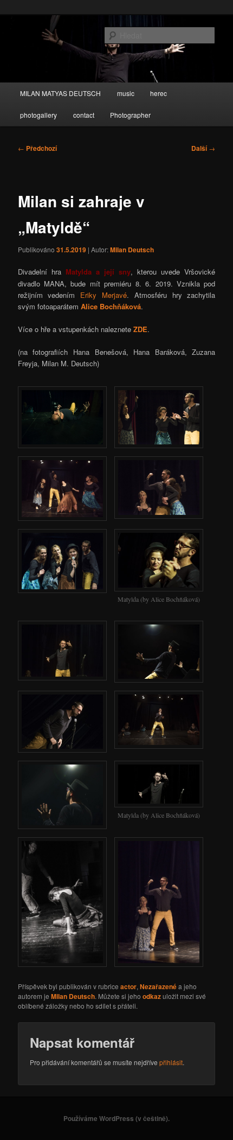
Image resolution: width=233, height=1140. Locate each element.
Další (203, 148)
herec (158, 93)
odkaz (152, 996)
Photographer (130, 114)
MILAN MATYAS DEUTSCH (60, 93)
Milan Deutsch (132, 249)
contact (83, 114)
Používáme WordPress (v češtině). (116, 1118)
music (125, 93)
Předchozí (37, 148)
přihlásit (171, 1062)
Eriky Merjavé (103, 295)
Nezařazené (158, 986)
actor (128, 986)
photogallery (38, 114)
